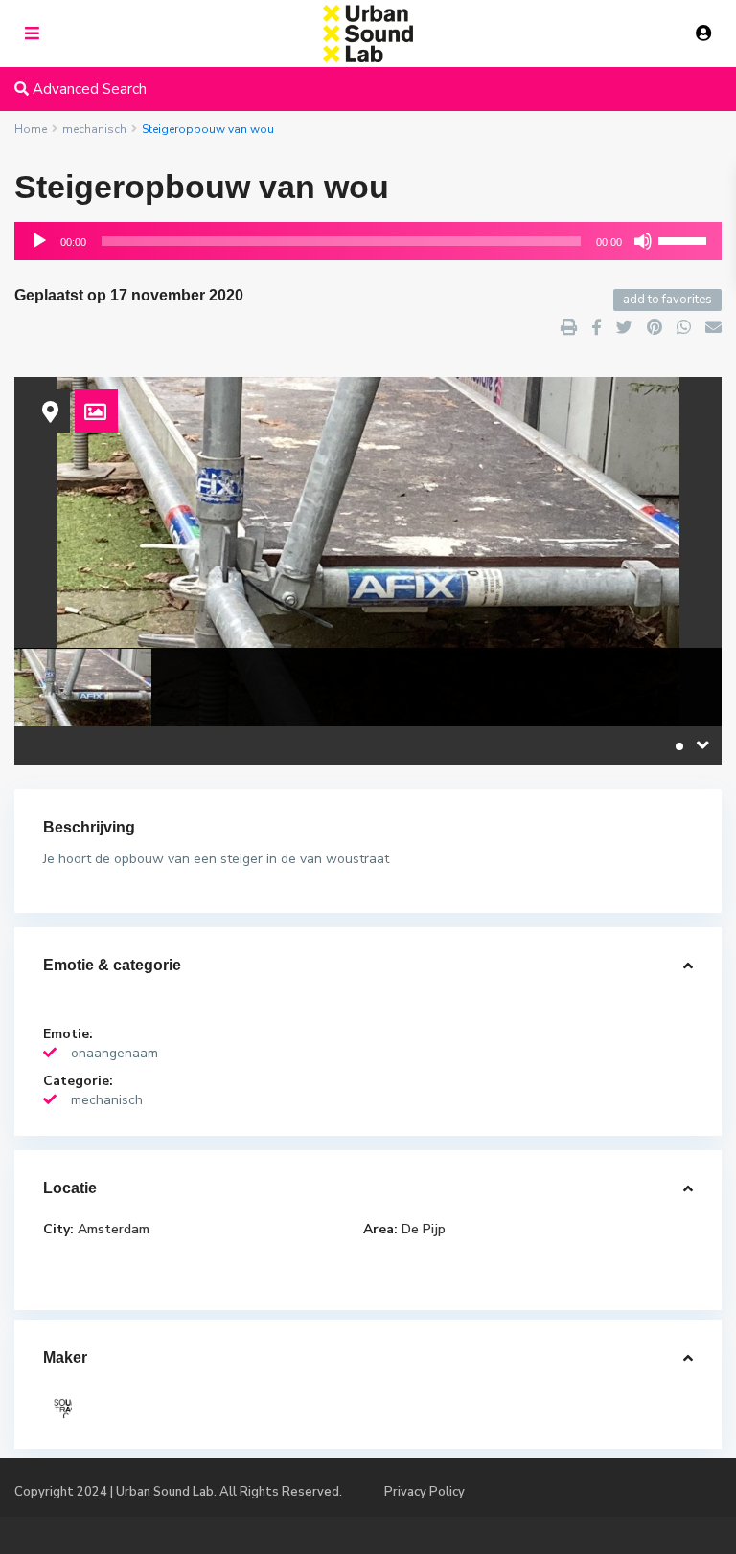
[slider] (685, 239)
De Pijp (424, 1229)
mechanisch (107, 1100)
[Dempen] (643, 241)
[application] (368, 241)
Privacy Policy (424, 1491)
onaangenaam (114, 1053)
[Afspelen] (39, 241)
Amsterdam (114, 1229)
